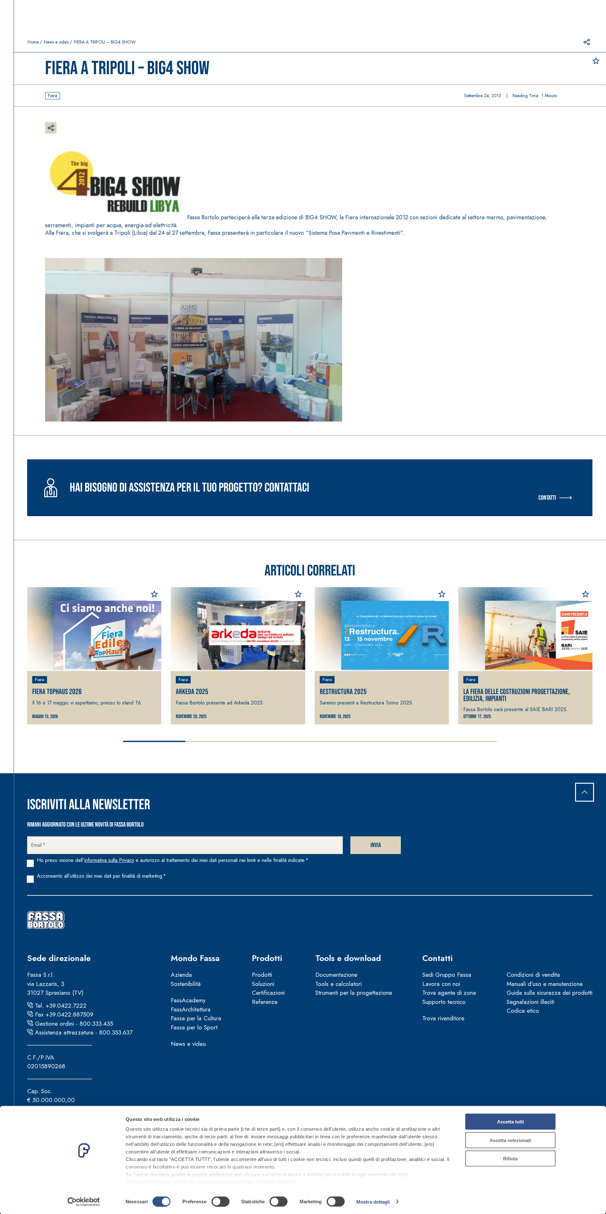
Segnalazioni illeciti (530, 1002)
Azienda (181, 974)
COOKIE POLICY (276, 1182)
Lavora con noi (441, 984)
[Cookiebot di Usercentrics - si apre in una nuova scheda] (83, 1201)
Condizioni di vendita (533, 974)
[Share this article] (586, 42)
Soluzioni (263, 984)
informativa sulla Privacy (109, 860)
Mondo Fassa (195, 958)
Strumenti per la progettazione (353, 992)
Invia (376, 845)
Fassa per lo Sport (194, 1027)
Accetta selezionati (510, 1140)
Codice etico (523, 1010)
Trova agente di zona (449, 992)
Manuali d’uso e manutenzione (545, 984)
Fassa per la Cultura (196, 1018)
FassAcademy (188, 1000)
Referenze (264, 1002)
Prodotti (267, 958)
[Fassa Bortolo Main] (45, 920)
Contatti (547, 498)
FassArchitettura (191, 1009)
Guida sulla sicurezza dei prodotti (549, 992)
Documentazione (336, 974)
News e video (56, 42)
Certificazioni (268, 992)
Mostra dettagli (373, 1201)
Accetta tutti (510, 1121)
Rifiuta (510, 1158)
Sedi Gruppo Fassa (446, 974)
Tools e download (348, 958)
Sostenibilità (186, 984)
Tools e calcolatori (338, 984)
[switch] (220, 1201)
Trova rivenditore (443, 1018)
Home (33, 42)
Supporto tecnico (444, 1002)
